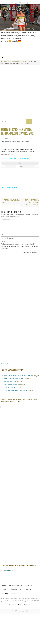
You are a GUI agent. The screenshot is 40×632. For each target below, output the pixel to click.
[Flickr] (23, 2)
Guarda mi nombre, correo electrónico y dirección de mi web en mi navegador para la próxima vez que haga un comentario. (20, 245)
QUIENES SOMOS (15, 588)
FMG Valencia (4, 362)
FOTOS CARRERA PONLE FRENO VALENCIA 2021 (32, 201)
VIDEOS (4, 588)
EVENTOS (29, 584)
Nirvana (20, 603)
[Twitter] (16, 2)
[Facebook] (12, 2)
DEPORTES (7, 61)
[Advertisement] (20, 51)
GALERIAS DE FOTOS (15, 584)
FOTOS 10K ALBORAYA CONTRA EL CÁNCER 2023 (14, 389)
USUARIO (5, 592)
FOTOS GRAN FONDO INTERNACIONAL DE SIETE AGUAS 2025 (17, 375)
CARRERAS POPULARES (20, 61)
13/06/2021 (7, 138)
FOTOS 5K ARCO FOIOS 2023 (9, 380)
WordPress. (27, 603)
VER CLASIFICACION (9, 186)
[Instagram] (27, 2)
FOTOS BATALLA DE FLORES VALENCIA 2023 (13, 378)
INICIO (4, 584)
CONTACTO (27, 588)
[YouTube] (19, 2)
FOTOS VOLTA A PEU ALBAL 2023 (10, 383)
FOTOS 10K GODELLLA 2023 (9, 386)
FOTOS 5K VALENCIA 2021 (10, 200)
